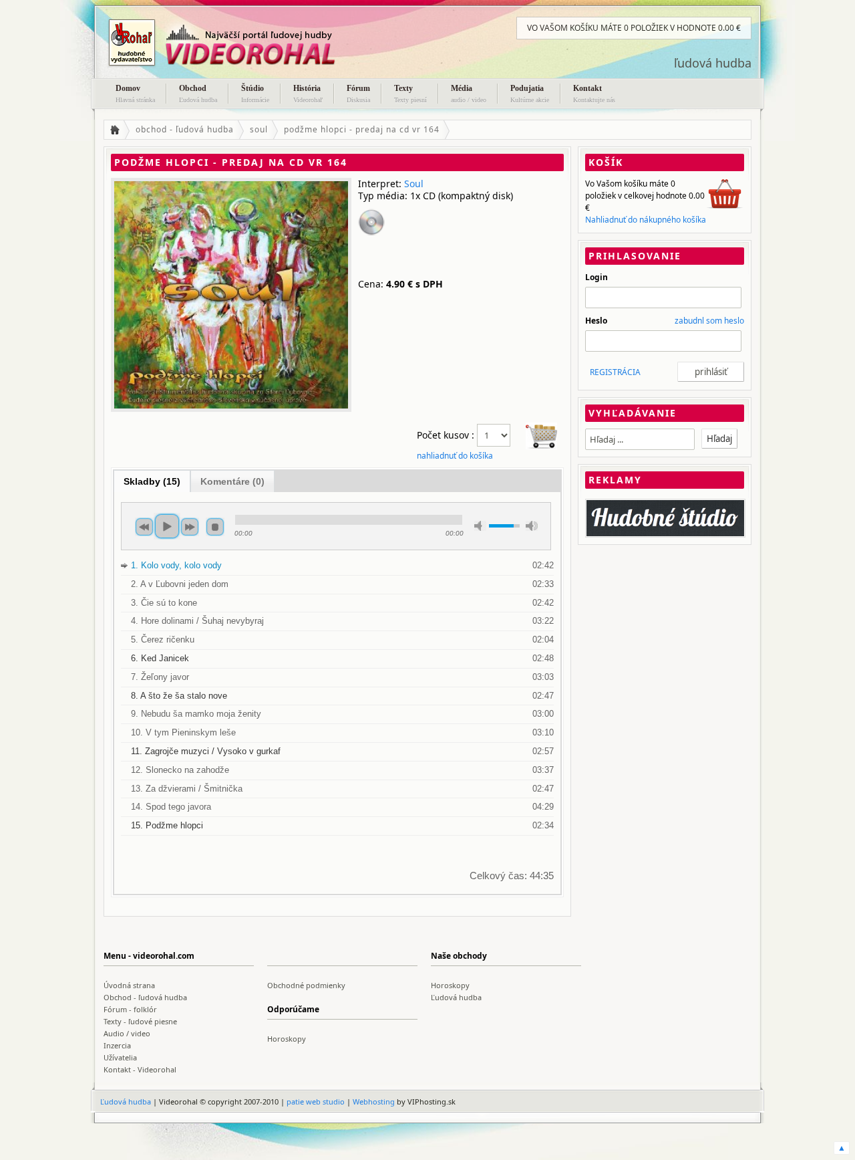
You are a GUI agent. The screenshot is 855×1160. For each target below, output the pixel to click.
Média (468, 94)
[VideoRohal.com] (237, 43)
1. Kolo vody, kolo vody (176, 565)
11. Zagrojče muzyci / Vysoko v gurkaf (206, 751)
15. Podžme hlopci (167, 825)
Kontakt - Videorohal (140, 1069)
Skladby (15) (152, 481)
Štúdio (255, 94)
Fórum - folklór (130, 1009)
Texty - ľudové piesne (140, 1021)
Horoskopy (450, 985)
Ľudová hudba (456, 997)
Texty (410, 94)
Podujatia (529, 94)
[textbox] (640, 439)
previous (144, 526)
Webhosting (374, 1101)
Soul (413, 183)
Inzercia (117, 1045)
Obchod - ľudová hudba (145, 997)
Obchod (198, 94)
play (167, 526)
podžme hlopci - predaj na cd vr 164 (362, 129)
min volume (480, 526)
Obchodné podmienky (306, 985)
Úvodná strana (129, 985)
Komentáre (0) (232, 481)
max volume (532, 526)
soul (259, 129)
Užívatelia (120, 1057)
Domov (135, 94)
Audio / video (127, 1033)
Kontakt (594, 94)
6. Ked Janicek (160, 658)
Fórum (358, 94)
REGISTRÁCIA (615, 372)
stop (215, 526)
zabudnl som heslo (709, 320)
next (189, 526)
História (308, 94)
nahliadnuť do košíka (455, 455)
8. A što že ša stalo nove (179, 696)
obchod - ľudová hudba (185, 129)
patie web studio (316, 1101)
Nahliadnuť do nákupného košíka (645, 219)
